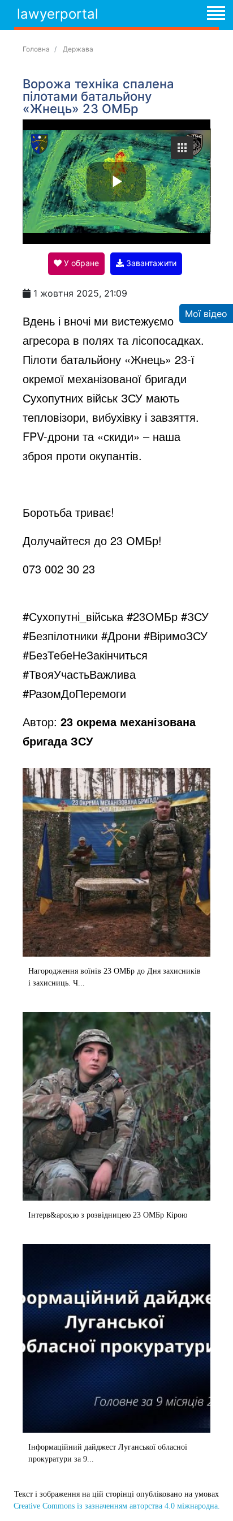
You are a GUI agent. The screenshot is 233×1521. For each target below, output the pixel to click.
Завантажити (150, 263)
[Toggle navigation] (215, 15)
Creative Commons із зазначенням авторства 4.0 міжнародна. (117, 1506)
